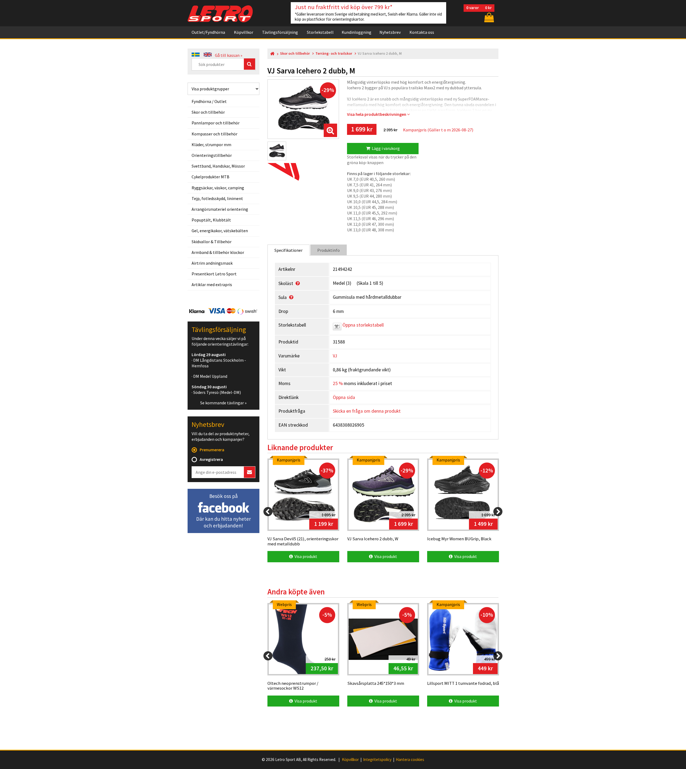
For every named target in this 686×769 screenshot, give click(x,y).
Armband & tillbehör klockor (218, 252)
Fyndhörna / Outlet (209, 101)
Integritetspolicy (377, 759)
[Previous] (268, 511)
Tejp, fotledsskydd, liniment (217, 198)
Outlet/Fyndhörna (208, 32)
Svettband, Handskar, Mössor (218, 166)
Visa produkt (305, 556)
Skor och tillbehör (208, 112)
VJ (335, 356)
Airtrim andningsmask (212, 263)
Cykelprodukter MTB (210, 176)
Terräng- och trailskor (333, 53)
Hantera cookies (410, 759)
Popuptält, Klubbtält (211, 220)
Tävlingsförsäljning (280, 32)
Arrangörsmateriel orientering (220, 209)
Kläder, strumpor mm (211, 144)
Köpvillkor (243, 32)
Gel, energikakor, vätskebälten (220, 230)
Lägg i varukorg (385, 148)
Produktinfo (328, 250)
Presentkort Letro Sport (214, 273)
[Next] (497, 511)
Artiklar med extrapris (212, 284)
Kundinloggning (356, 32)
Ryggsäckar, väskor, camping (218, 187)
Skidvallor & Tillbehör (212, 241)
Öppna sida (344, 397)
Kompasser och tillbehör (214, 133)
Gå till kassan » (228, 55)
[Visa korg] (488, 17)
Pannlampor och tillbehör (216, 122)
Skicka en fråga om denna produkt (367, 411)
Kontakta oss (421, 32)
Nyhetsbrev (390, 32)
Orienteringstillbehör (212, 155)
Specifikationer (288, 250)
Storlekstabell (320, 32)
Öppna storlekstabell (362, 325)
